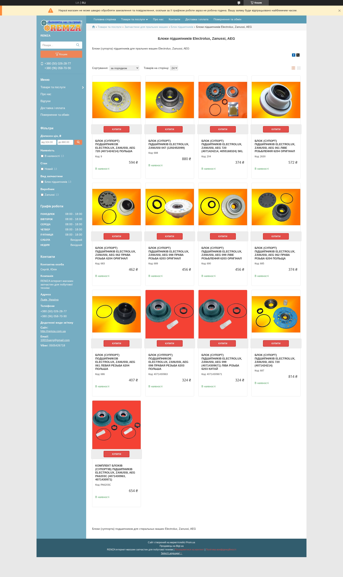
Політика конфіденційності (221, 549)
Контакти (174, 19)
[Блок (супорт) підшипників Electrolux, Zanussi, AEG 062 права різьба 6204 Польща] (276, 207)
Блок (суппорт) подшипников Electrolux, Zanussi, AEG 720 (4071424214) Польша (115, 146)
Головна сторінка (105, 19)
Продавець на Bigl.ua (172, 546)
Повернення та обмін (54, 114)
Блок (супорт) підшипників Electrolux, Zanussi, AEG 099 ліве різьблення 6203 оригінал (221, 253)
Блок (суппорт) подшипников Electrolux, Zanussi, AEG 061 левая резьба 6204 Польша (115, 361)
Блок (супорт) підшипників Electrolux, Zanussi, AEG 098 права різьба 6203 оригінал (168, 253)
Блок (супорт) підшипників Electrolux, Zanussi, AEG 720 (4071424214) (275, 360)
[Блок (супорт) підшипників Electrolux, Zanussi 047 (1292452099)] (169, 100)
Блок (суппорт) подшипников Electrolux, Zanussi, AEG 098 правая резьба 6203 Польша (168, 361)
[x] (298, 55)
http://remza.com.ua (53, 331)
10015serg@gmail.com (55, 340)
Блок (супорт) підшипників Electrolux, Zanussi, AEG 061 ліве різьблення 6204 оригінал (275, 146)
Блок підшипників (182, 26)
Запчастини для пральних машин (146, 26)
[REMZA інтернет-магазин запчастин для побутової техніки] (61, 25)
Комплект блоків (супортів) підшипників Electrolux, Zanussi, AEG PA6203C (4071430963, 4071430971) (115, 472)
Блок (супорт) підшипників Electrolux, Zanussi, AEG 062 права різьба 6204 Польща (275, 253)
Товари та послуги (52, 87)
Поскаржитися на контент (189, 549)
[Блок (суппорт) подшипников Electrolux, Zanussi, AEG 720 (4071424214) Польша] (116, 100)
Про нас (45, 94)
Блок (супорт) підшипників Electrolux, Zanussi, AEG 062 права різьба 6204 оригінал (115, 253)
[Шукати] (77, 45)
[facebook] (293, 55)
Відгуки (45, 101)
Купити (116, 129)
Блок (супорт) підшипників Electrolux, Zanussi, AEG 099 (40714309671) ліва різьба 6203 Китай (221, 361)
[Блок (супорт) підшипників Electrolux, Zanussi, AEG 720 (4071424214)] (276, 314)
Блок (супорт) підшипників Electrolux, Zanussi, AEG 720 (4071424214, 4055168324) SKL (222, 146)
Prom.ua (190, 542)
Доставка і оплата (52, 108)
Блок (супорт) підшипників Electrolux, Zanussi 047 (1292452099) (168, 144)
